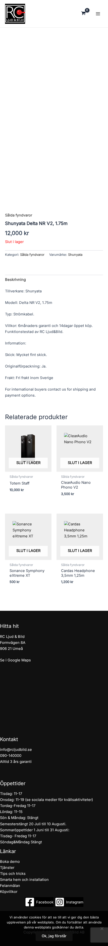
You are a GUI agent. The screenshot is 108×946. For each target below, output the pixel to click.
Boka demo (10, 861)
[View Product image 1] (15, 216)
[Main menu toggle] (98, 14)
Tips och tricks (13, 873)
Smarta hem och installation (24, 879)
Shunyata (75, 255)
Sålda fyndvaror (32, 255)
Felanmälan (10, 885)
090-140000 (10, 755)
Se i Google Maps (15, 660)
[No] (101, 928)
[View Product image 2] (15, 238)
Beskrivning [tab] (15, 279)
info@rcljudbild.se (16, 749)
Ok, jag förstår (54, 936)
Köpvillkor (8, 891)
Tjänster (7, 867)
